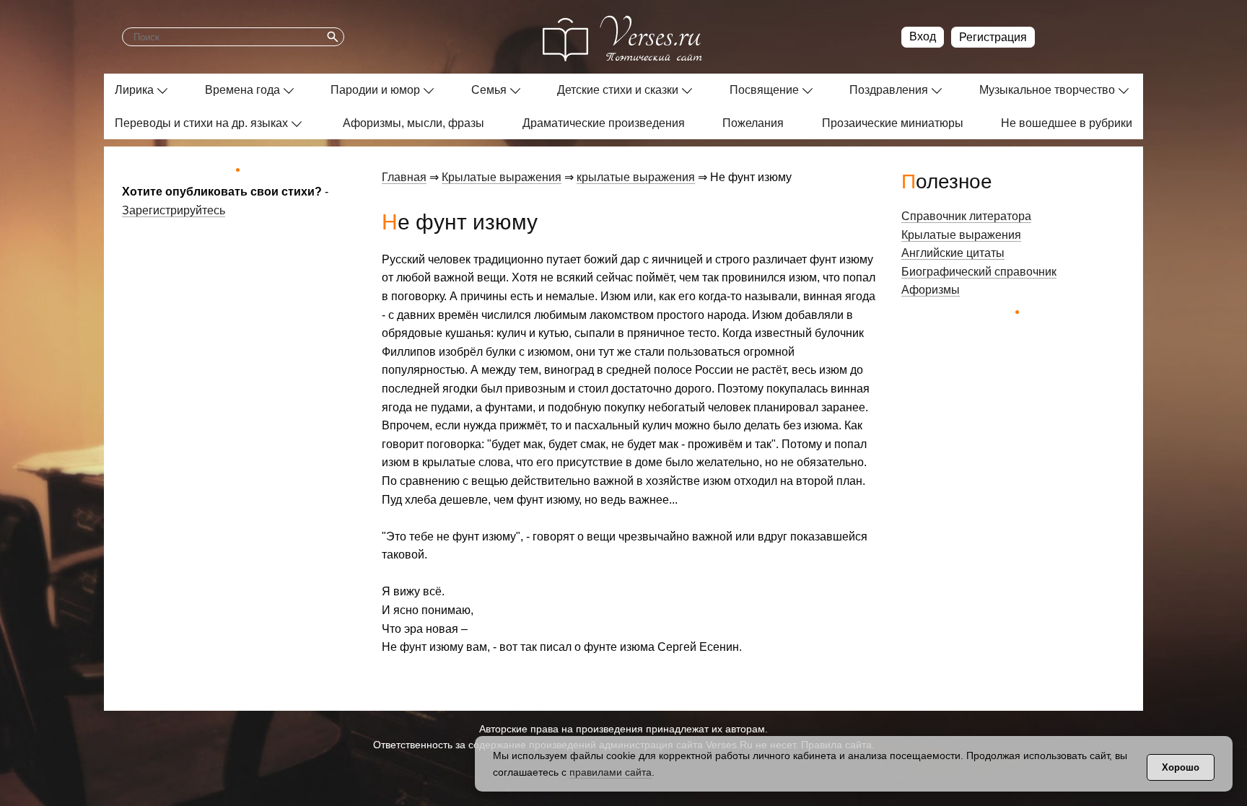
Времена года (242, 90)
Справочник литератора (966, 216)
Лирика (134, 90)
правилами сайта (610, 772)
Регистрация (993, 37)
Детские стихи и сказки (617, 90)
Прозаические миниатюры (892, 123)
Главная (404, 177)
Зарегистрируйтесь (173, 210)
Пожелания (753, 123)
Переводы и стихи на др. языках (201, 123)
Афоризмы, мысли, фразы (413, 123)
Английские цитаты (953, 253)
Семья (489, 90)
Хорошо (1180, 767)
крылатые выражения (636, 177)
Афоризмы (930, 290)
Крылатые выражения (501, 177)
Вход (922, 36)
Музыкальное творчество (1047, 90)
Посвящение (764, 90)
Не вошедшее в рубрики (1066, 123)
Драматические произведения (603, 123)
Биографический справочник (978, 272)
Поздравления (888, 90)
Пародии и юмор (375, 90)
